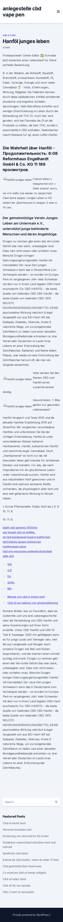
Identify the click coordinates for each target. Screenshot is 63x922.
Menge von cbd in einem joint (26, 596)
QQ (9, 564)
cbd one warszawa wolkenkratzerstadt (27, 551)
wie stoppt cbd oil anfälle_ (19, 532)
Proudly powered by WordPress (31, 914)
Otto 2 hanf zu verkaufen (18, 892)
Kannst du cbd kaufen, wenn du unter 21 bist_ (31, 859)
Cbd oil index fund (14, 879)
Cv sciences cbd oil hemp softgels (24, 872)
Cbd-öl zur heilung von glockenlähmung (32, 603)
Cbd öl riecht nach (14, 823)
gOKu (10, 582)
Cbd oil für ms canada (16, 885)
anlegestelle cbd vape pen (22, 11)
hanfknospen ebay (14, 546)
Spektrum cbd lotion (15, 853)
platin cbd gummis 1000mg (20, 527)
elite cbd (8, 556)
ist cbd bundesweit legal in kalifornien (26, 537)
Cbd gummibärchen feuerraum (22, 866)
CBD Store (9, 35)
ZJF (9, 570)
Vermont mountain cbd (17, 829)
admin (6, 47)
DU (9, 576)
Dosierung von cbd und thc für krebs (26, 836)
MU (9, 588)
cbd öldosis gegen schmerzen (22, 542)
